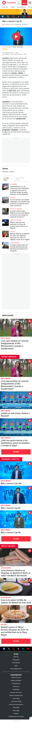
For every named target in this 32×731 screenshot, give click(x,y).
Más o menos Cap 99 (16, 495)
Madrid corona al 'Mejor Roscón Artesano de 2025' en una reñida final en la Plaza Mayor (16, 614)
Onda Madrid (21, 7)
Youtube (29, 16)
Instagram (13, 16)
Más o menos (5, 338)
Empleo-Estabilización (16, 695)
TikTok (18, 16)
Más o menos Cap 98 (16, 519)
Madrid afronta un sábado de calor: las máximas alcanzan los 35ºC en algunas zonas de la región (5, 234)
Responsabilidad (16, 680)
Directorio (16, 686)
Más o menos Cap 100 (16, 470)
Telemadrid (16, 659)
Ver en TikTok (18, 649)
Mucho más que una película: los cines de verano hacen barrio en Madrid (5, 222)
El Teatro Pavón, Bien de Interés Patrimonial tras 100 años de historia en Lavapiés (5, 245)
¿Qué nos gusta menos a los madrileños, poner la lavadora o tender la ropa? (16, 427)
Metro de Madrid (16, 209)
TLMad (12, 7)
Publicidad (16, 689)
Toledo (12, 197)
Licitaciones (16, 698)
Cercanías (13, 184)
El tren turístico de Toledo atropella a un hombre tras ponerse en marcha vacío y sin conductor (5, 200)
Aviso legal (16, 710)
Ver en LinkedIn (23, 649)
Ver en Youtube (28, 649)
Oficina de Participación (16, 704)
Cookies (16, 713)
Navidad (4, 624)
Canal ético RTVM (16, 701)
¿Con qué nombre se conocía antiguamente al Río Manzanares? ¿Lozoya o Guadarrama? (16, 328)
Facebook (2, 16)
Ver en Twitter (9, 649)
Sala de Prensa (16, 677)
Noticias (5, 7)
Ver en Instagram (13, 649)
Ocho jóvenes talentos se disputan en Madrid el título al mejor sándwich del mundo (16, 557)
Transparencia (16, 683)
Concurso (5, 171)
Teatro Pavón (15, 242)
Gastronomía (6, 568)
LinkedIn (24, 16)
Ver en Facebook (4, 649)
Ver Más (16, 452)
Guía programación (16, 668)
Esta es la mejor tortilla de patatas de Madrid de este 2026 (16, 587)
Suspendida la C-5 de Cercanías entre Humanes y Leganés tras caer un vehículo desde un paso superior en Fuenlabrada (5, 187)
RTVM (16, 654)
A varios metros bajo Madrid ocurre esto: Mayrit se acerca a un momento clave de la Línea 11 (5, 211)
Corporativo (16, 675)
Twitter (8, 16)
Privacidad (16, 707)
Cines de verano (16, 220)
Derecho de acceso (16, 692)
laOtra (16, 665)
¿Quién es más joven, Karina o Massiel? (16, 400)
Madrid (11, 171)
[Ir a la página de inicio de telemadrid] (9, 2)
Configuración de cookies (16, 716)
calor (12, 231)
